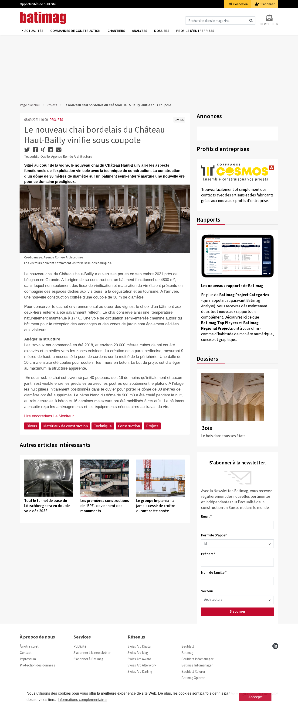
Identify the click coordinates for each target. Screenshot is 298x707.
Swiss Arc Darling (140, 671)
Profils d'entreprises (195, 30)
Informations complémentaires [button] (82, 700)
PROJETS (56, 119)
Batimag (187, 652)
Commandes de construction (75, 30)
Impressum (28, 659)
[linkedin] (275, 646)
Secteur (207, 591)
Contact (26, 652)
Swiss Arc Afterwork (142, 665)
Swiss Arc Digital (139, 646)
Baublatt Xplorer (193, 671)
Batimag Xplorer (193, 678)
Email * (206, 516)
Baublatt (187, 646)
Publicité (80, 646)
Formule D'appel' (214, 535)
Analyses (139, 30)
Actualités (33, 30)
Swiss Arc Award (139, 659)
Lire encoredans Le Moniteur (49, 416)
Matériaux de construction (65, 426)
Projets (52, 105)
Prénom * (208, 554)
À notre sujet (29, 646)
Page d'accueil (30, 105)
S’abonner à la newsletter (92, 652)
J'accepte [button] (255, 697)
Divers (32, 426)
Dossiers (161, 30)
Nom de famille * (214, 572)
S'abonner (267, 4)
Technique (103, 426)
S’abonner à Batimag (88, 659)
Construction (129, 426)
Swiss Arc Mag (138, 652)
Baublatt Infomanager (197, 659)
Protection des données (37, 665)
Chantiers (116, 30)
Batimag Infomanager (197, 665)
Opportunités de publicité (38, 4)
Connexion (240, 4)
